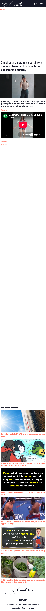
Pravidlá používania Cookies (23, 608)
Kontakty (23, 600)
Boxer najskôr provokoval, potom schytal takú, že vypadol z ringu (23, 522)
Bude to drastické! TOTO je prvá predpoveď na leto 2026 (23, 435)
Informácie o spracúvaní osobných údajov (23, 604)
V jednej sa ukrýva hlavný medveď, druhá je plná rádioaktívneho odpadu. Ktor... (23, 464)
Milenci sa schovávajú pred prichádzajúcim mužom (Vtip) (23, 493)
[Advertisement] (23, 34)
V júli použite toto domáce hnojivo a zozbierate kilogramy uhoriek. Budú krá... (23, 581)
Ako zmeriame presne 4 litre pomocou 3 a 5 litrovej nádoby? (23, 552)
